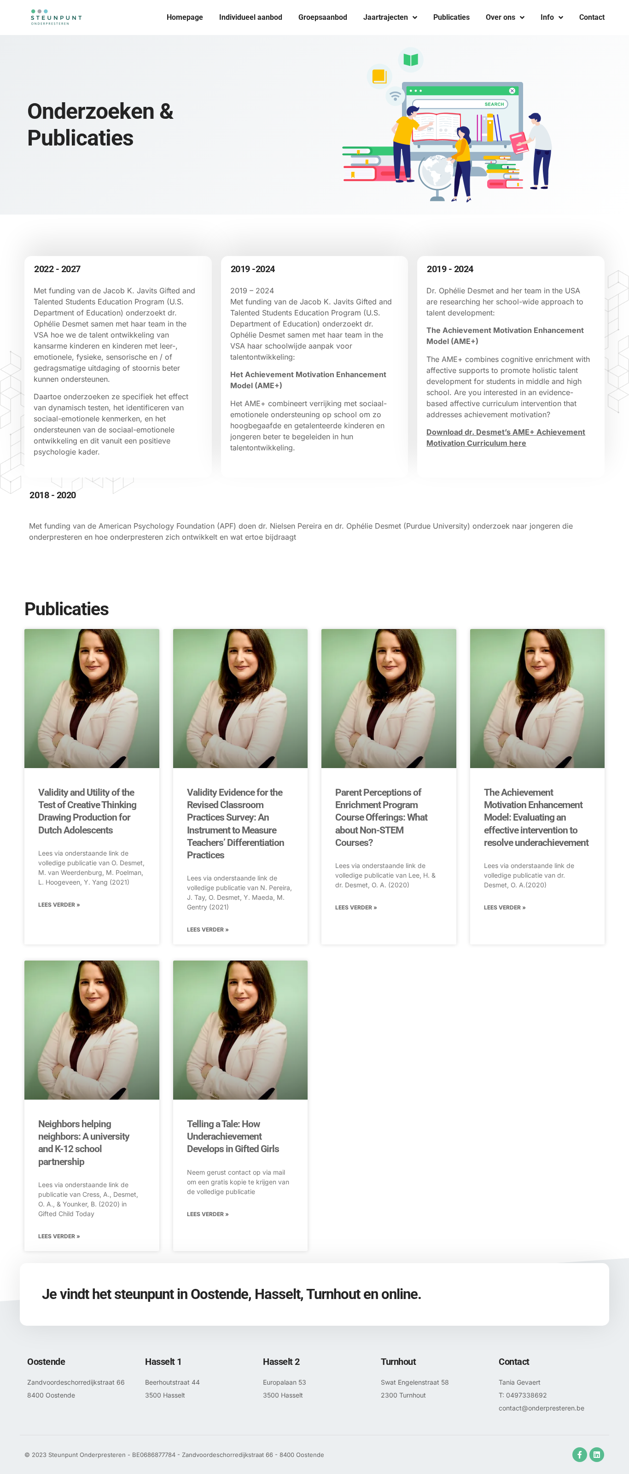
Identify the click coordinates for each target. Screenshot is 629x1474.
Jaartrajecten (385, 17)
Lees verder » (59, 904)
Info (547, 17)
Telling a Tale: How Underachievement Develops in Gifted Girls (233, 1137)
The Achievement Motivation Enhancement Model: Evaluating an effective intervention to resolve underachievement (536, 817)
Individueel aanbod (250, 17)
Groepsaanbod (322, 17)
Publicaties (451, 17)
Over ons (500, 17)
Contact (592, 17)
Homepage (185, 17)
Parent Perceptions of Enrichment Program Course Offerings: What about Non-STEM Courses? (381, 817)
